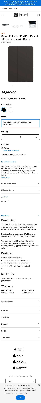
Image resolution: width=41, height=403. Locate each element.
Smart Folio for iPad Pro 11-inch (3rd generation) (17, 123)
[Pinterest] (9, 201)
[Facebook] (2, 201)
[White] (11, 109)
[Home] (16, 15)
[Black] (3, 109)
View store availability (11, 150)
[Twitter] (5, 201)
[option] (14, 24)
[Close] (39, 385)
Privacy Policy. (22, 393)
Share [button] (6, 197)
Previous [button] (2, 3)
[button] (2, 15)
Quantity (4, 132)
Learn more (5, 177)
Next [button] (39, 3)
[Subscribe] (33, 381)
